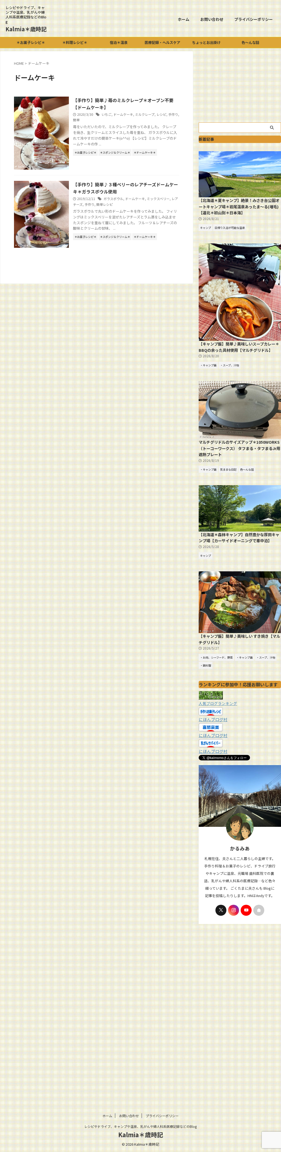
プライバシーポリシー (253, 19)
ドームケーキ (123, 114)
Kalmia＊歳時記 (26, 29)
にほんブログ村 (213, 719)
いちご (106, 114)
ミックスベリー (158, 198)
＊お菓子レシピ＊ (30, 42)
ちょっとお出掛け (206, 42)
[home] (258, 910)
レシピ (161, 114)
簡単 (76, 119)
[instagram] (233, 910)
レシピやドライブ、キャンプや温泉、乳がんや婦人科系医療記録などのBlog (140, 1126)
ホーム (183, 19)
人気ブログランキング (218, 703)
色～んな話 (250, 42)
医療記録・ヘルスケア (162, 42)
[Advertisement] (240, 85)
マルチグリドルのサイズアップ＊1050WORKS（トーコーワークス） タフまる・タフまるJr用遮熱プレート (239, 448)
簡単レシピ (104, 204)
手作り (173, 114)
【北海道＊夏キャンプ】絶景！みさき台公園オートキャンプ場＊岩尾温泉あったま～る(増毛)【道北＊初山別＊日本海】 (239, 206)
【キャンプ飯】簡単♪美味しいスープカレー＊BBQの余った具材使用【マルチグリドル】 (239, 347)
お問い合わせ (211, 19)
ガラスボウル (113, 198)
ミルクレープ (144, 114)
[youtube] (246, 910)
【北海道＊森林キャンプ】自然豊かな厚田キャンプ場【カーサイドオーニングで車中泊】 (239, 538)
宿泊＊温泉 (119, 42)
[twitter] (220, 910)
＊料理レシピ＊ (74, 42)
